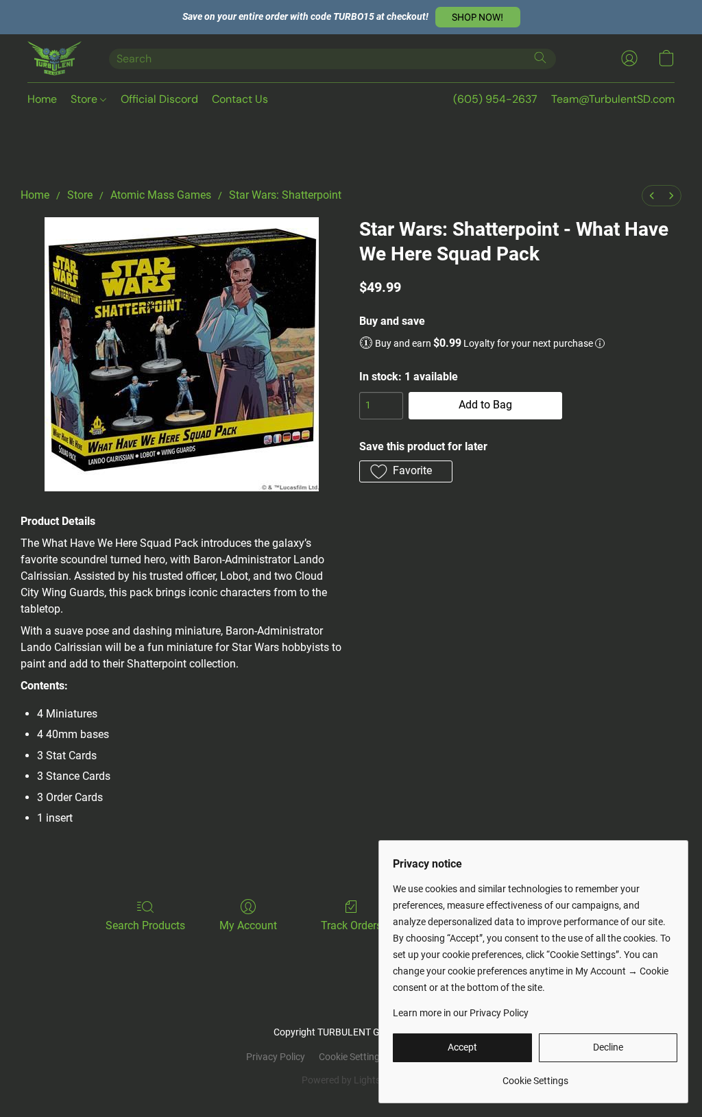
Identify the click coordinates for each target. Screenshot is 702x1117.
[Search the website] (540, 57)
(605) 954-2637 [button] (495, 99)
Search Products (145, 925)
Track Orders (351, 925)
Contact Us (240, 99)
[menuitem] (652, 196)
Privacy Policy (275, 1056)
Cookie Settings (352, 1056)
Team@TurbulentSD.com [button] (613, 99)
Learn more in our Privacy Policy (461, 1012)
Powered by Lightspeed (351, 1080)
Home (42, 99)
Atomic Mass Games (160, 194)
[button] (477, 17)
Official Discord (159, 99)
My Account (248, 925)
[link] (535, 1075)
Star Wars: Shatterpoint (285, 194)
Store (85, 99)
